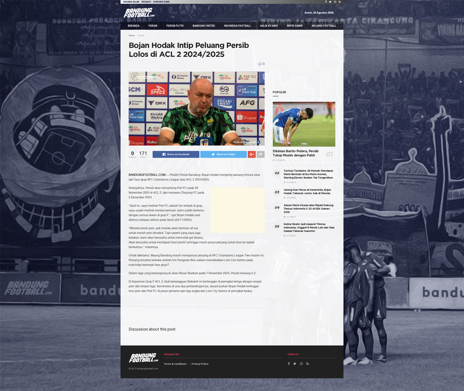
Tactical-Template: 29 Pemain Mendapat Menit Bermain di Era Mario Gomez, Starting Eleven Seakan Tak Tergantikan (308, 174)
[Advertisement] (233, 12)
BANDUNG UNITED (204, 25)
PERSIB (152, 25)
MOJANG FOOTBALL (324, 25)
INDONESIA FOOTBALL (237, 25)
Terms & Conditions (175, 364)
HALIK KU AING (269, 25)
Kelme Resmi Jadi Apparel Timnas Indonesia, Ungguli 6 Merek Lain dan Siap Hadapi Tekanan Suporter (309, 227)
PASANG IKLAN (131, 2)
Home (132, 35)
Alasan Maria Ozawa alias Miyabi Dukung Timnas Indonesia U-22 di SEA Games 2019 (308, 208)
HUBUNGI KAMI (161, 2)
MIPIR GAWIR (295, 25)
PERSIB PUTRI (175, 25)
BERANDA (133, 25)
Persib (141, 35)
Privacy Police (200, 364)
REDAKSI (146, 2)
